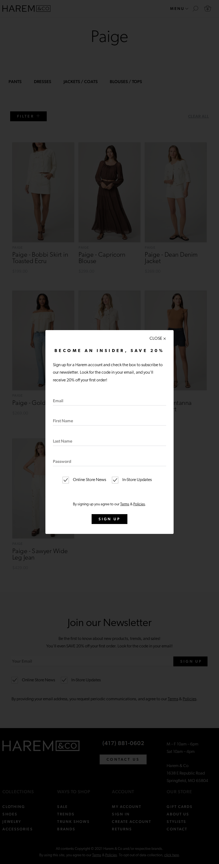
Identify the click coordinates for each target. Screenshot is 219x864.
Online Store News (89, 480)
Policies (139, 504)
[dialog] (109, 432)
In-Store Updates (137, 480)
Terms (124, 504)
